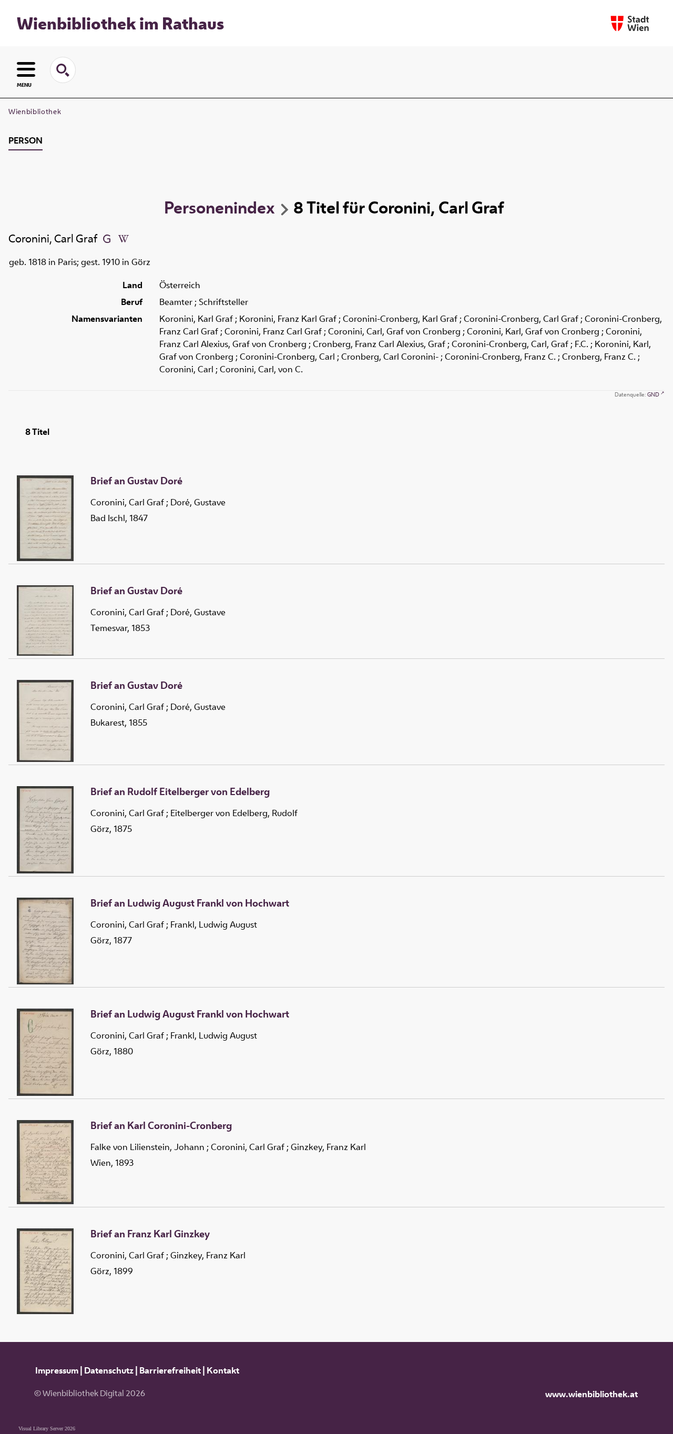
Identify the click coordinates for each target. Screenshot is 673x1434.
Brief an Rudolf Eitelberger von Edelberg (180, 792)
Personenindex (219, 207)
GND (653, 394)
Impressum (56, 1370)
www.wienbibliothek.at (591, 1394)
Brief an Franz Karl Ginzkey (150, 1234)
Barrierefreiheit (170, 1370)
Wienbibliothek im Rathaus (120, 23)
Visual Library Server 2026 (46, 1428)
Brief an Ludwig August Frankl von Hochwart (189, 903)
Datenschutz (109, 1370)
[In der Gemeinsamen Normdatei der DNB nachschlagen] (106, 238)
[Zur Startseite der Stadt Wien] (630, 23)
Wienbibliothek (34, 111)
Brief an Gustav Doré (136, 481)
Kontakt (223, 1370)
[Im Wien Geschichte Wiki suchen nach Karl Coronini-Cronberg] (123, 238)
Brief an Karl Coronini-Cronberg (161, 1126)
